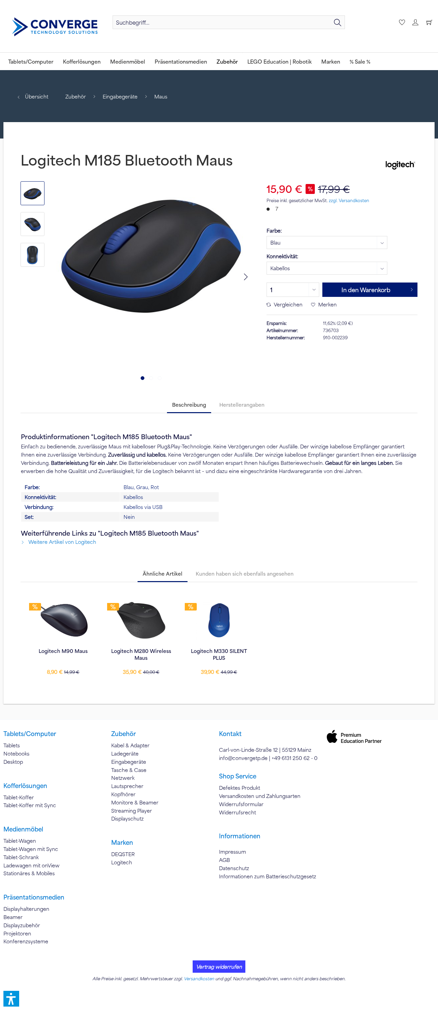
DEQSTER (123, 854)
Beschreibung (189, 405)
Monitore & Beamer (134, 802)
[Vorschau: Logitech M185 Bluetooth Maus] (32, 193)
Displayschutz (127, 818)
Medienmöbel (23, 829)
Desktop (13, 762)
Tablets (11, 745)
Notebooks (16, 753)
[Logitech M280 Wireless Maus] (141, 620)
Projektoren (17, 933)
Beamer (13, 917)
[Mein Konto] (415, 22)
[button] (11, 999)
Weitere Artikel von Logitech (61, 542)
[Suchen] (338, 22)
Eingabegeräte (128, 762)
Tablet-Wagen (19, 841)
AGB (224, 860)
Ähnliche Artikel (162, 573)
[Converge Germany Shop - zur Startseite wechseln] (55, 27)
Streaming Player (131, 811)
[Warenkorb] (429, 22)
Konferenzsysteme (25, 941)
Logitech (121, 862)
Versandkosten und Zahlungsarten (259, 796)
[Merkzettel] (401, 22)
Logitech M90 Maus (63, 651)
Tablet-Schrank (21, 857)
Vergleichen (287, 304)
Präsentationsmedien (33, 897)
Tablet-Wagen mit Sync (30, 849)
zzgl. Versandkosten (349, 200)
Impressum (232, 852)
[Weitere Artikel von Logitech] (399, 164)
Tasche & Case (128, 770)
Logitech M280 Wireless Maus (141, 654)
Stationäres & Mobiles (29, 873)
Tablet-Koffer (18, 797)
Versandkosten (199, 978)
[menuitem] (229, 22)
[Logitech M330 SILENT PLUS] (219, 620)
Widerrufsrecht (237, 812)
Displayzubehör (21, 925)
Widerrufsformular (241, 804)
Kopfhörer (123, 794)
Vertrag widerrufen (219, 966)
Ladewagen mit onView (31, 865)
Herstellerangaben (242, 405)
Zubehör (123, 733)
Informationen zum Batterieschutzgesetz (267, 876)
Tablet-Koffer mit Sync (29, 805)
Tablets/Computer (29, 733)
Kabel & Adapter (130, 745)
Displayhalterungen (26, 909)
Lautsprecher (127, 786)
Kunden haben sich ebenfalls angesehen (245, 573)
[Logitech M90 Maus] (63, 620)
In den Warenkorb (366, 289)
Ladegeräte (125, 753)
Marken (122, 842)
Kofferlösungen (25, 785)
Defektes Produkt (239, 788)
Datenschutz (234, 868)
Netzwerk (122, 778)
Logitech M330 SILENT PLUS (219, 654)
